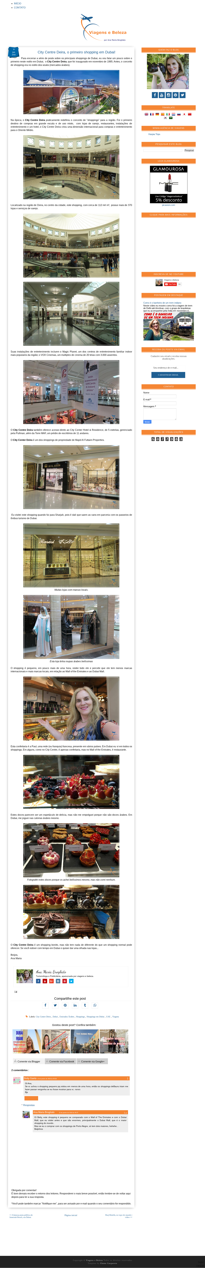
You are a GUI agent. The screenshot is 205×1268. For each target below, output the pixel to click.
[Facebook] (155, 95)
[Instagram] (169, 95)
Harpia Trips (154, 134)
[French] (152, 114)
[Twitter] (182, 95)
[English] (147, 114)
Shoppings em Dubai (96, 1017)
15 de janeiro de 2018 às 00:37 (68, 1112)
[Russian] (179, 114)
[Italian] (168, 114)
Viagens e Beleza (95, 1260)
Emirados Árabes (67, 1017)
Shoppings (80, 1017)
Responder (31, 1098)
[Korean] (166, 118)
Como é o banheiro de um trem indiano (162, 302)
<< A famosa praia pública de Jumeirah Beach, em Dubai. (21, 1216)
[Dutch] (174, 114)
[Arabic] (171, 118)
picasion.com (168, 205)
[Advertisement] (165, 246)
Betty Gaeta (30, 1078)
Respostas (29, 1105)
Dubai (55, 1017)
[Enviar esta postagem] (15, 991)
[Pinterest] (176, 95)
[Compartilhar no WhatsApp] (94, 1005)
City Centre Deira (43, 1017)
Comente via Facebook (61, 1061)
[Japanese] (184, 114)
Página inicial (71, 1215)
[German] (157, 114)
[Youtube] (162, 95)
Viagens (115, 1017)
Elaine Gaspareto (108, 1263)
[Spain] (163, 114)
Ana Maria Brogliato (51, 971)
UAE (108, 1017)
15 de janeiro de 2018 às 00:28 (47, 1078)
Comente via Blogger (28, 1061)
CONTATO (20, 7)
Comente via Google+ (92, 1061)
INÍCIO (17, 3)
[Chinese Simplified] (190, 114)
